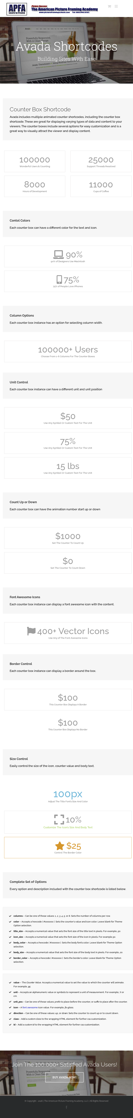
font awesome (30, 1007)
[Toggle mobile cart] (109, 6)
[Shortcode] (66, 50)
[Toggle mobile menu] (116, 6)
